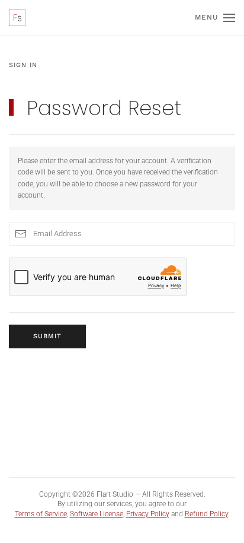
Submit (47, 336)
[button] (215, 18)
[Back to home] (17, 18)
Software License (96, 514)
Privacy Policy (147, 514)
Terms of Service (41, 514)
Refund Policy (206, 514)
